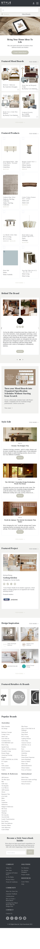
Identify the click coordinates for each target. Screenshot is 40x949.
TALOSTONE (5, 831)
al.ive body (4, 810)
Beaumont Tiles (6, 808)
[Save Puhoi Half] (4, 253)
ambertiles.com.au (27, 759)
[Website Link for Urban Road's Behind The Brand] (20, 332)
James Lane (5, 750)
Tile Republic (5, 799)
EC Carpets (4, 775)
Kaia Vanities (5, 835)
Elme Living (5, 759)
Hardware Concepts (7, 746)
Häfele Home (25, 791)
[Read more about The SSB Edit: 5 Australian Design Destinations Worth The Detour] (20, 480)
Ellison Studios (25, 782)
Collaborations (10, 916)
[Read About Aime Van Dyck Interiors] (10, 648)
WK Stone (4, 823)
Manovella (24, 769)
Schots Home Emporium (28, 771)
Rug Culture (25, 748)
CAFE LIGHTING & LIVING (9, 773)
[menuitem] (34, 3)
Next (38, 333)
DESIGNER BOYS (26, 779)
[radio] (10, 14)
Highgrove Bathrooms (8, 820)
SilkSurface (4, 818)
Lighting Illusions (26, 752)
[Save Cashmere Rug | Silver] (4, 179)
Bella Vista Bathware (7, 837)
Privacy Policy (10, 895)
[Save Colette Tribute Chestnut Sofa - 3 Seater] (23, 179)
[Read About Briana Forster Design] (29, 670)
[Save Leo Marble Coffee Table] (4, 217)
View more (33, 64)
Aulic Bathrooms (6, 841)
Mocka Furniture (26, 799)
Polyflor (23, 761)
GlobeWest (24, 767)
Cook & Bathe (5, 843)
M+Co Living (25, 750)
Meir (2, 795)
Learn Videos (25, 898)
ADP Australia (5, 804)
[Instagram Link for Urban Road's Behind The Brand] (17, 332)
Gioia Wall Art (5, 752)
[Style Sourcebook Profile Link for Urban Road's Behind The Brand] (22, 332)
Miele (3, 812)
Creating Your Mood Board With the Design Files (11, 924)
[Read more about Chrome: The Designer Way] (20, 442)
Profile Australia (6, 782)
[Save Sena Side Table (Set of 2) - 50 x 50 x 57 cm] (23, 253)
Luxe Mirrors (5, 802)
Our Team (9, 886)
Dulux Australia (6, 740)
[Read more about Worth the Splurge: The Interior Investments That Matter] (20, 520)
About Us (9, 884)
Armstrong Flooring (7, 769)
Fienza (3, 814)
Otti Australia (5, 829)
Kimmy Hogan (5, 767)
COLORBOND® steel (7, 756)
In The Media (10, 893)
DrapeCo (4, 771)
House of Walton (26, 775)
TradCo (3, 784)
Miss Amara (24, 740)
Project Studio (26, 890)
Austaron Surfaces (27, 756)
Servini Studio (17, 593)
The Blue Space (6, 793)
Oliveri (3, 806)
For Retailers (25, 884)
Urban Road (25, 746)
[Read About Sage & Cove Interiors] (29, 648)
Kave (22, 763)
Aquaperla (4, 825)
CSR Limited (5, 779)
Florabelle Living (6, 765)
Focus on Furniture (27, 784)
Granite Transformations (8, 833)
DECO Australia (26, 765)
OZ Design (4, 742)
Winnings (4, 827)
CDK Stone (4, 797)
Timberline (4, 816)
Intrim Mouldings (26, 773)
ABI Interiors (5, 791)
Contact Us (9, 933)
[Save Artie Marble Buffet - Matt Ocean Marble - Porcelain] (4, 144)
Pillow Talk (24, 777)
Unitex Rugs (25, 754)
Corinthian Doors (6, 754)
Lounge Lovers (6, 748)
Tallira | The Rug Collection (9, 763)
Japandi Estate (6, 761)
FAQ (22, 900)
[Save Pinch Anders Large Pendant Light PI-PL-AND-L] (23, 217)
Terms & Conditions (12, 898)
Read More (20, 360)
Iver (2, 777)
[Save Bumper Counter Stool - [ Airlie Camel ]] (23, 144)
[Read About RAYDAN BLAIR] (10, 670)
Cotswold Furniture (27, 797)
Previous (1, 333)
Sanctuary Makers (7, 839)
